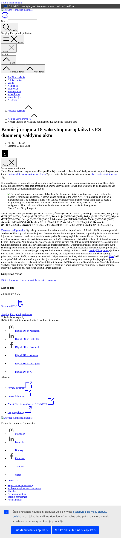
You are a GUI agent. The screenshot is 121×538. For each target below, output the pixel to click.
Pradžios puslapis (16, 77)
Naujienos (13, 85)
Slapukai (12, 491)
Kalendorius (14, 94)
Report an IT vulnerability (20, 485)
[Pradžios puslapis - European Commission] (16, 10)
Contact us (13, 480)
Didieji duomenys (10, 280)
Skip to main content (11, 2)
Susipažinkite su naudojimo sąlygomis (27, 174)
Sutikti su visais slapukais (31, 530)
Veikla (11, 83)
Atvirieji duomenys (47, 280)
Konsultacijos (14, 97)
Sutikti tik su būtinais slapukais (75, 530)
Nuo (111, 256)
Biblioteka (13, 88)
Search (4, 21)
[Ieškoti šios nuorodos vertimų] (47, 174)
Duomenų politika (28, 280)
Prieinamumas (15, 499)
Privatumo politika (17, 494)
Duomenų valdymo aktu (13, 230)
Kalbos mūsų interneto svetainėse (24, 488)
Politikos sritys (15, 80)
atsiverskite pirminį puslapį (104, 174)
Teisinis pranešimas (17, 496)
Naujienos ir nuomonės (19, 119)
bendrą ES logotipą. (99, 250)
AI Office (12, 100)
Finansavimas (14, 91)
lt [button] (9, 18)
